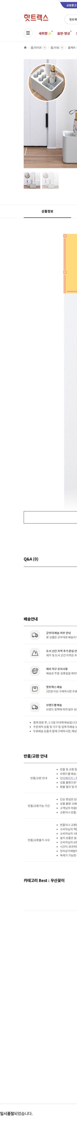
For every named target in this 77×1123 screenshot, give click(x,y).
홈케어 (72, 48)
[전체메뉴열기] (28, 33)
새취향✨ (45, 33)
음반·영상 (63, 33)
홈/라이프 (36, 48)
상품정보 (47, 211)
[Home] (25, 47)
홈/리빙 (55, 48)
